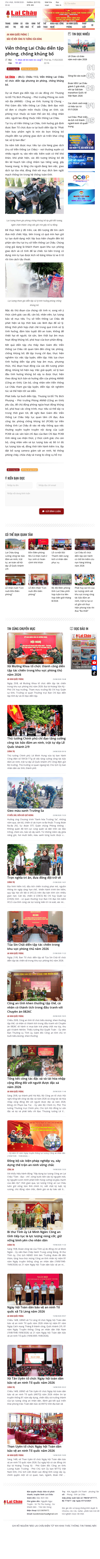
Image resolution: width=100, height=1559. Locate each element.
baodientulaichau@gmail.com (45, 1514)
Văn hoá (27, 25)
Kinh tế (33, 25)
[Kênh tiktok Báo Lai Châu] (94, 673)
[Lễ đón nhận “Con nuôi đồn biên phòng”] (38, 579)
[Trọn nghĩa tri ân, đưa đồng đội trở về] (35, 859)
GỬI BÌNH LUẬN (53, 511)
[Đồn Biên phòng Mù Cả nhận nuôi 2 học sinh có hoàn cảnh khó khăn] (38, 544)
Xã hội (21, 25)
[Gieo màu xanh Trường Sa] (35, 792)
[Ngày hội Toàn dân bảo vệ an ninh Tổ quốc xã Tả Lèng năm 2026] (35, 1289)
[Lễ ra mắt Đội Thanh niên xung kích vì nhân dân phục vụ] (62, 544)
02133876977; (43, 1510)
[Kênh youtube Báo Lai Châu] (94, 662)
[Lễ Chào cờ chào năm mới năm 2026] (81, 45)
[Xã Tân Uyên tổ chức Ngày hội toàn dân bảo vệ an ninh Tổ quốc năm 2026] (35, 1360)
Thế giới (38, 25)
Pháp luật (84, 25)
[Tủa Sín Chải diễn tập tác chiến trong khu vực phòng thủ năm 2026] (35, 926)
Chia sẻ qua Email (30, 69)
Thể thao (45, 25)
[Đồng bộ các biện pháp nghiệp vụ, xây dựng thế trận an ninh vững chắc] (35, 1136)
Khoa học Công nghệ (57, 25)
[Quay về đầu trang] (94, 1552)
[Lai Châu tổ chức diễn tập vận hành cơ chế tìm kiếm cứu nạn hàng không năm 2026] (85, 544)
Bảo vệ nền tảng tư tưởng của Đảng (24, 39)
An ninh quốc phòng (72, 25)
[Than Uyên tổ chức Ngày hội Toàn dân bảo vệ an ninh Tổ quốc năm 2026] (35, 1428)
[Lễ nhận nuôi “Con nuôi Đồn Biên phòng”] (15, 579)
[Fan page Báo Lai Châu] (94, 657)
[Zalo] (94, 668)
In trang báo (13, 69)
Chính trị (15, 25)
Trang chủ (7, 25)
